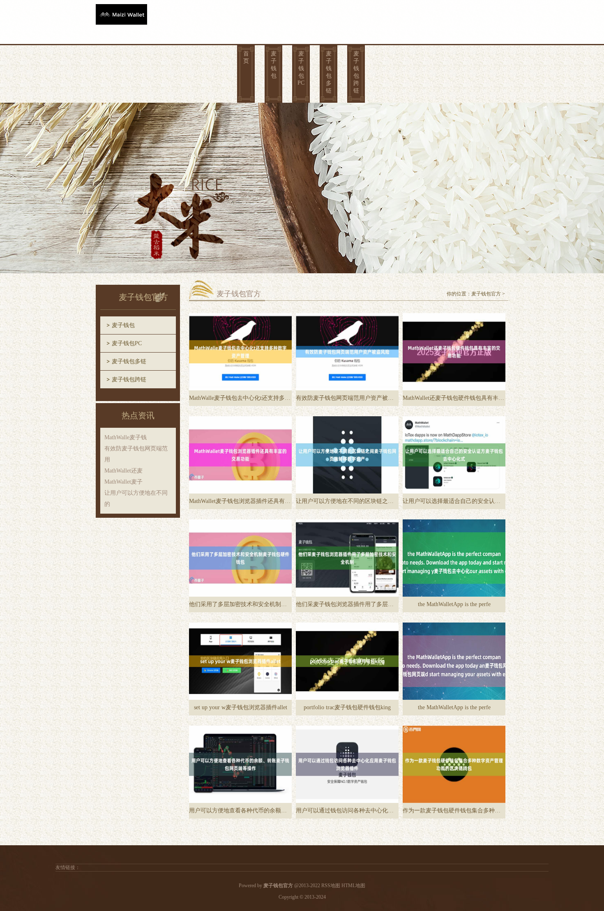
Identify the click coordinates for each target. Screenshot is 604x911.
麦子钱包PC (300, 68)
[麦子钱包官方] (121, 13)
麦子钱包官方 (486, 294)
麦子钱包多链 (329, 72)
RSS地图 (330, 885)
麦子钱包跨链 (356, 72)
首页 (246, 57)
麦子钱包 (274, 65)
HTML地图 (353, 885)
